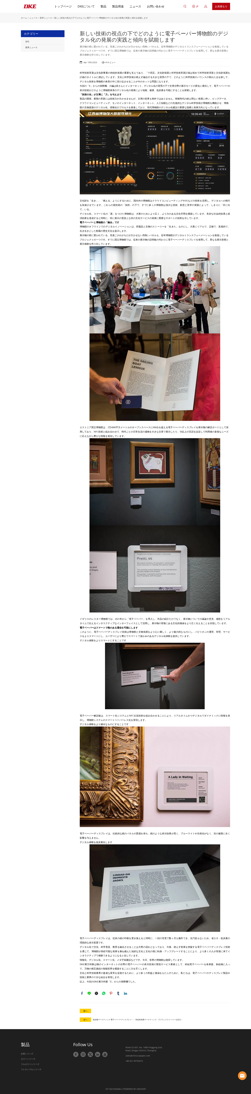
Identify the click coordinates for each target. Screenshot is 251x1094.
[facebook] (75, 1054)
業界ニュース (46, 17)
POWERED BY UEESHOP (134, 1089)
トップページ (63, 6)
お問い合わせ (155, 6)
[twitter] (90, 1054)
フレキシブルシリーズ (31, 1069)
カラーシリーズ (28, 1058)
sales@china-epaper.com (138, 1055)
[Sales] (242, 1075)
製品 (103, 6)
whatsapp (104, 993)
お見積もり (221, 6)
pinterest (111, 993)
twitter (96, 993)
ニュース (135, 6)
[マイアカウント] (205, 6)
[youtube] (104, 1054)
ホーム (24, 17)
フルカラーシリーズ (30, 1064)
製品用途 (118, 6)
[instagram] (83, 1054)
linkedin (125, 993)
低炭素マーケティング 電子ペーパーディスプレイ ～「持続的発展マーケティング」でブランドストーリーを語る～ (138, 1019)
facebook (82, 993)
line (89, 993)
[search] (184, 7)
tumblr (118, 993)
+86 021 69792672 (134, 1061)
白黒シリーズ (27, 1053)
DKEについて (86, 6)
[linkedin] (97, 1054)
